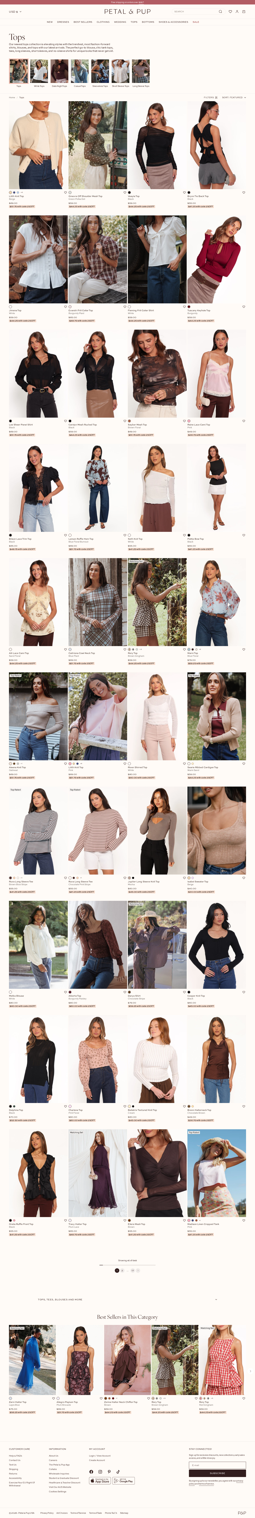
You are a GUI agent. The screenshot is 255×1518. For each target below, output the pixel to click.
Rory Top (165, 1407)
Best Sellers (83, 21)
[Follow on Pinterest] (109, 1472)
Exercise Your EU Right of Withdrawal (22, 1484)
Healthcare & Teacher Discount (64, 1482)
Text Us (12, 1464)
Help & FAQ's (15, 1455)
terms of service (206, 1483)
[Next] (138, 1270)
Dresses (63, 21)
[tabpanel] (127, 1377)
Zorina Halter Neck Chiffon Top (121, 1407)
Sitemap (124, 1512)
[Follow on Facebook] (91, 1472)
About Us (53, 1455)
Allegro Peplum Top (69, 1407)
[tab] (127, 1316)
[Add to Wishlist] (65, 192)
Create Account (97, 1460)
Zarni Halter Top (22, 1407)
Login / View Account (100, 1455)
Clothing (103, 21)
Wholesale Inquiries (59, 1473)
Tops (134, 21)
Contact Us (14, 1460)
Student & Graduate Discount (64, 1478)
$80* (141, 2)
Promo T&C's (111, 1512)
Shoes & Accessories (173, 21)
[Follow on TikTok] (118, 1472)
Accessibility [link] (15, 1478)
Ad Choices (61, 1512)
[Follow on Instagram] (100, 1472)
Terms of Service (78, 1512)
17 (133, 1270)
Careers (53, 1460)
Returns (13, 1473)
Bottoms (148, 21)
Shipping (13, 1469)
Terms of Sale (95, 1512)
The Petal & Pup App (59, 1464)
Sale (196, 21)
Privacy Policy (46, 1512)
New (50, 21)
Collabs (53, 1469)
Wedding (120, 21)
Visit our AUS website (60, 1487)
